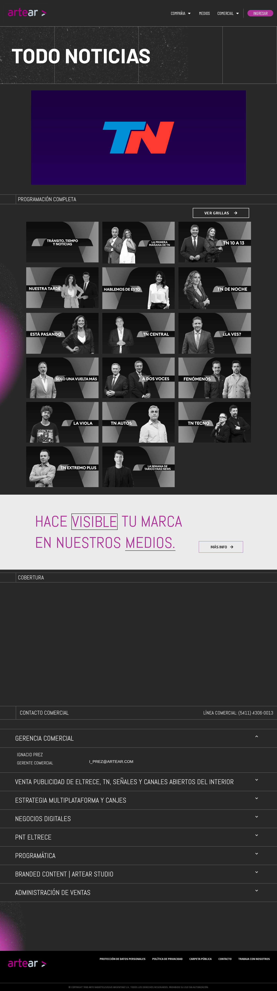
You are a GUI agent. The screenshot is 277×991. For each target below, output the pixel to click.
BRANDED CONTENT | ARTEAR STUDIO (64, 874)
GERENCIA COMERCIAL (44, 738)
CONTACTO (225, 958)
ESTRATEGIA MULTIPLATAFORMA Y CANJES (70, 800)
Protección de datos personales (122, 958)
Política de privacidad (167, 958)
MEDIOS (204, 13)
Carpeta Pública (200, 958)
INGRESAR (260, 13)
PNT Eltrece (33, 837)
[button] (138, 738)
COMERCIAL (225, 13)
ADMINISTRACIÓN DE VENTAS (52, 892)
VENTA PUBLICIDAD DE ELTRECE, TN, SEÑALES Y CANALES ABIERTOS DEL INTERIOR (124, 781)
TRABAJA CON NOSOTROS (254, 958)
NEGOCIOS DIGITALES (43, 818)
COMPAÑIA (178, 13)
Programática (35, 855)
